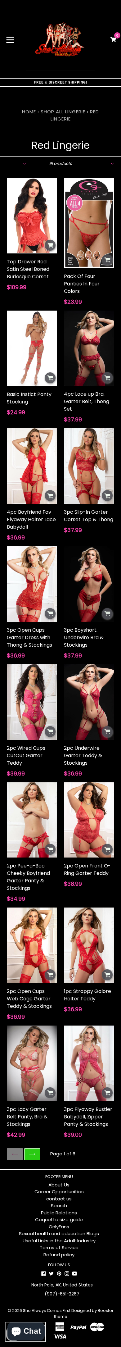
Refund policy (58, 1254)
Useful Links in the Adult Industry (59, 1240)
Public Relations (59, 1212)
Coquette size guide (59, 1219)
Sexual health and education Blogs (59, 1233)
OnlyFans (59, 1226)
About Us (58, 1184)
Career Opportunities (59, 1191)
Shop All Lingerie (63, 111)
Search (59, 1205)
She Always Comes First (46, 1310)
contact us (59, 1198)
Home (29, 111)
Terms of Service (59, 1247)
